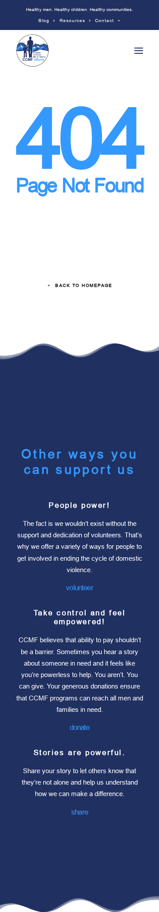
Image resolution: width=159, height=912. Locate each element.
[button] (138, 50)
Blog (43, 20)
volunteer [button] (79, 588)
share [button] (79, 812)
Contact (104, 20)
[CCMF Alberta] (32, 50)
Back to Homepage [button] (83, 285)
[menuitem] (47, 20)
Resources (72, 20)
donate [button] (80, 727)
